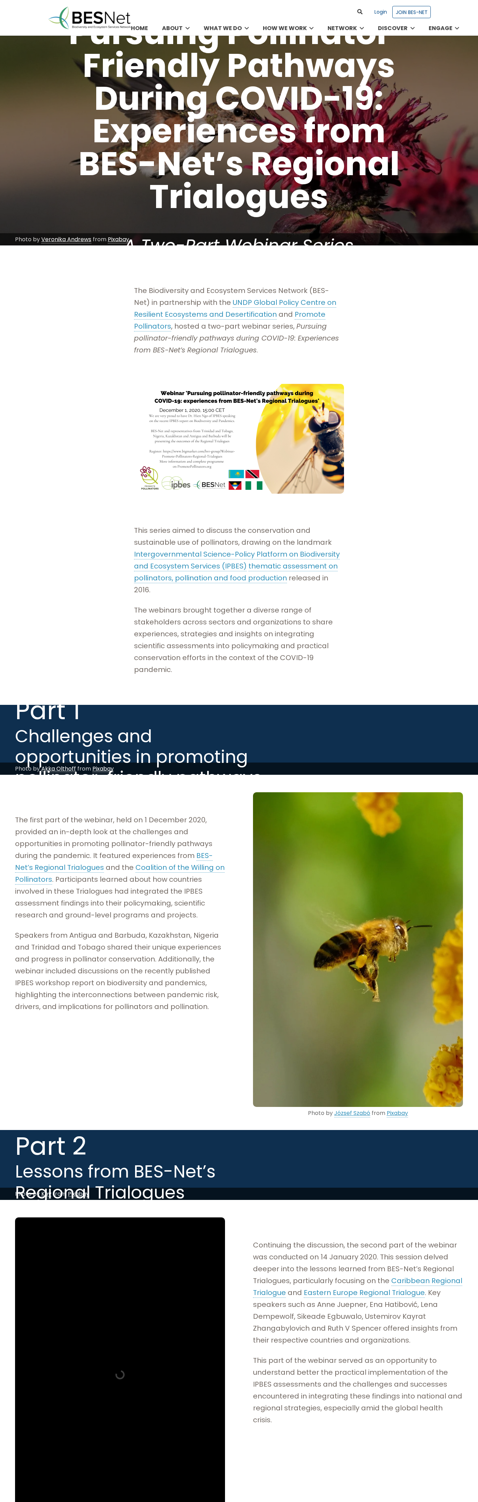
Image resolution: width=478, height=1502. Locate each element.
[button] (360, 12)
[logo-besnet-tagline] (89, 18)
